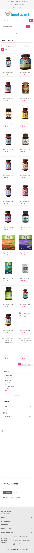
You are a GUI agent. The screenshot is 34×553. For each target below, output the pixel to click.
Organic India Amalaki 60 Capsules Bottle (14, 227)
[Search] (31, 20)
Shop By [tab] (7, 401)
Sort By (3, 46)
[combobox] (15, 20)
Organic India (8, 416)
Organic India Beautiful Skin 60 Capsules (14, 330)
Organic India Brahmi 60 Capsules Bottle (14, 201)
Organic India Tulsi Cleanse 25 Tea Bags (14, 278)
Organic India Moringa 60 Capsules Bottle (14, 150)
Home (2, 33)
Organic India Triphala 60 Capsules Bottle (14, 175)
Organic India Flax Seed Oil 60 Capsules (14, 98)
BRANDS (9, 33)
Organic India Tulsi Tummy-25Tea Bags (13, 253)
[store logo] (17, 14)
